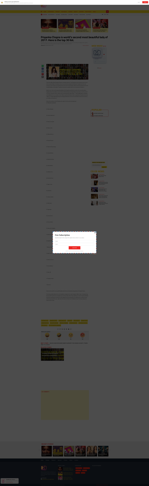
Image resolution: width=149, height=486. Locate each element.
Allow (145, 2)
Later (139, 2)
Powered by (146, 4)
